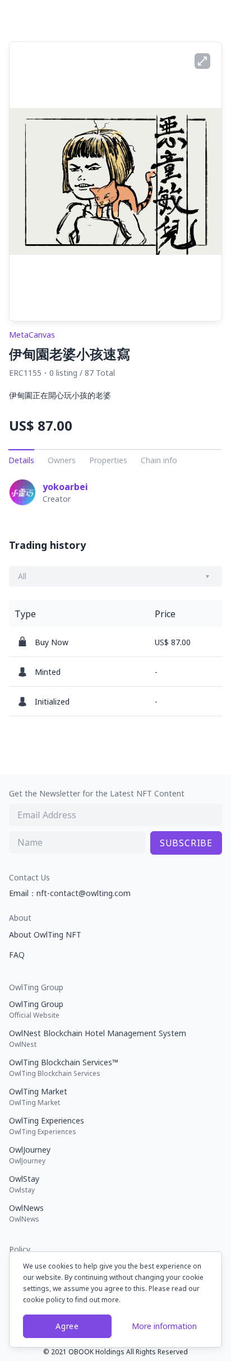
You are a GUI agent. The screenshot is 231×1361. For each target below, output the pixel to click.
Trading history (47, 545)
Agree (67, 1326)
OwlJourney (29, 1155)
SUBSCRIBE (186, 843)
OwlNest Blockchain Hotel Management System (97, 1038)
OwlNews (26, 1213)
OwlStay (24, 1184)
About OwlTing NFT (45, 934)
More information (164, 1326)
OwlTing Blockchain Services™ (63, 1067)
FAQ (17, 954)
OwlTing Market (38, 1096)
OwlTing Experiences (46, 1125)
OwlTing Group (36, 1009)
